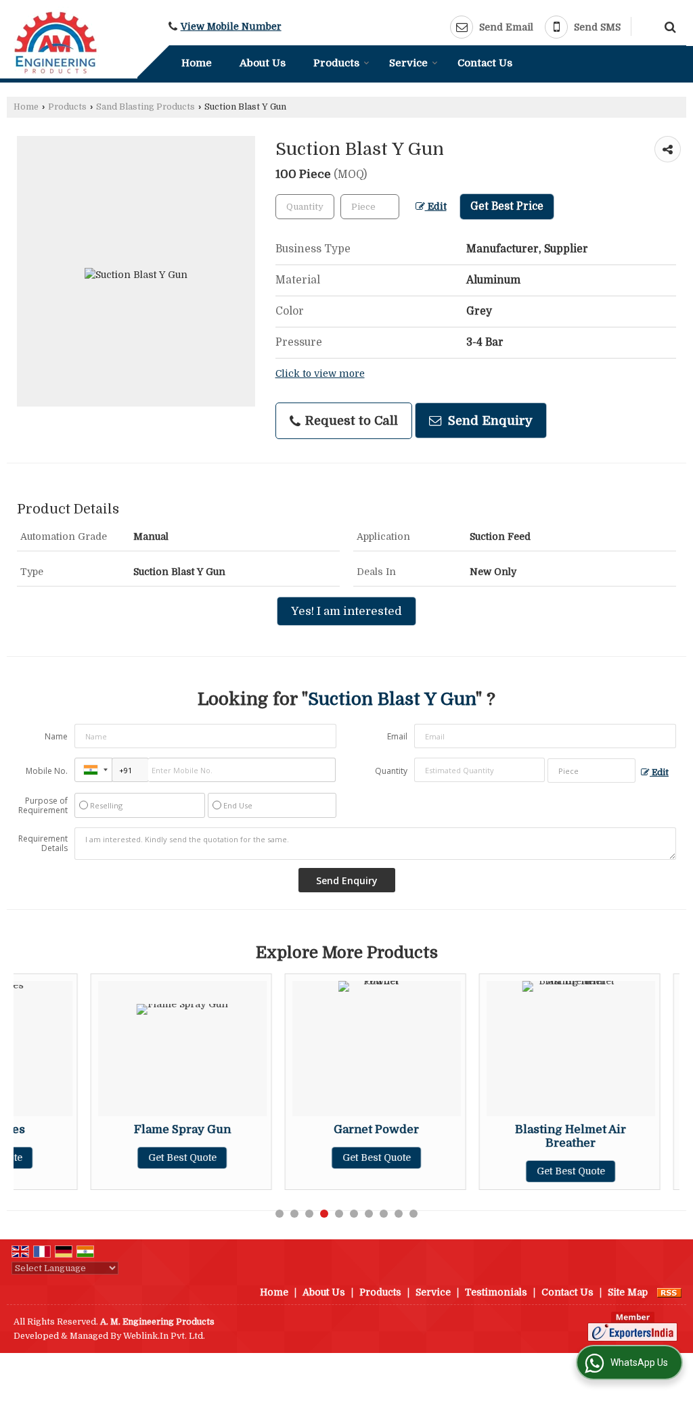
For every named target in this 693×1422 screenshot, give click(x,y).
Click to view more (320, 374)
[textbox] (369, 206)
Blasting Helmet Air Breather (501, 1136)
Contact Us (484, 63)
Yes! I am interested (346, 611)
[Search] (668, 26)
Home (196, 63)
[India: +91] (93, 770)
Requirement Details (43, 843)
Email (397, 736)
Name (56, 736)
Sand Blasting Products (145, 107)
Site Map (628, 1292)
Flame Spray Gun (113, 1129)
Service (408, 63)
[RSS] (669, 1292)
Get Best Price (506, 206)
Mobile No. (47, 771)
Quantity (391, 771)
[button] (231, 27)
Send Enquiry (489, 420)
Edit (436, 207)
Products (336, 63)
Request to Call (350, 420)
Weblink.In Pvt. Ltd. (164, 1336)
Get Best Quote (113, 1157)
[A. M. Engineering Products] (56, 41)
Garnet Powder (307, 1129)
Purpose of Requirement (43, 805)
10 (413, 1214)
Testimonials (496, 1292)
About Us (263, 63)
